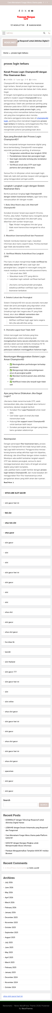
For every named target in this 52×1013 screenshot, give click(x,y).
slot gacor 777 (11, 672)
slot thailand (10, 662)
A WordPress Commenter (15, 868)
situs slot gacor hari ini (13, 996)
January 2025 (10, 972)
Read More (8, 482)
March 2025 (9, 962)
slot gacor (9, 543)
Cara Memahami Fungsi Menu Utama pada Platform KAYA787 (25, 3)
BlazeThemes (27, 1008)
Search (6, 800)
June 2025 (9, 947)
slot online (9, 702)
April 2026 (9, 897)
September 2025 (11, 932)
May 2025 (9, 952)
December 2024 (11, 977)
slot (6, 553)
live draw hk (10, 642)
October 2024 (10, 987)
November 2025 (11, 922)
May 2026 (9, 892)
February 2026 (10, 907)
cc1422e (9, 79)
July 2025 (9, 942)
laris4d (7, 652)
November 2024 (11, 982)
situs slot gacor (11, 632)
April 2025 (9, 957)
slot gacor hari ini (12, 503)
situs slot (9, 612)
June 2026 (9, 887)
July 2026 (9, 882)
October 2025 (10, 927)
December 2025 (11, 917)
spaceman (9, 771)
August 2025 (10, 937)
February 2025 (10, 967)
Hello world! (34, 868)
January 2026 (10, 912)
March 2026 (9, 902)
